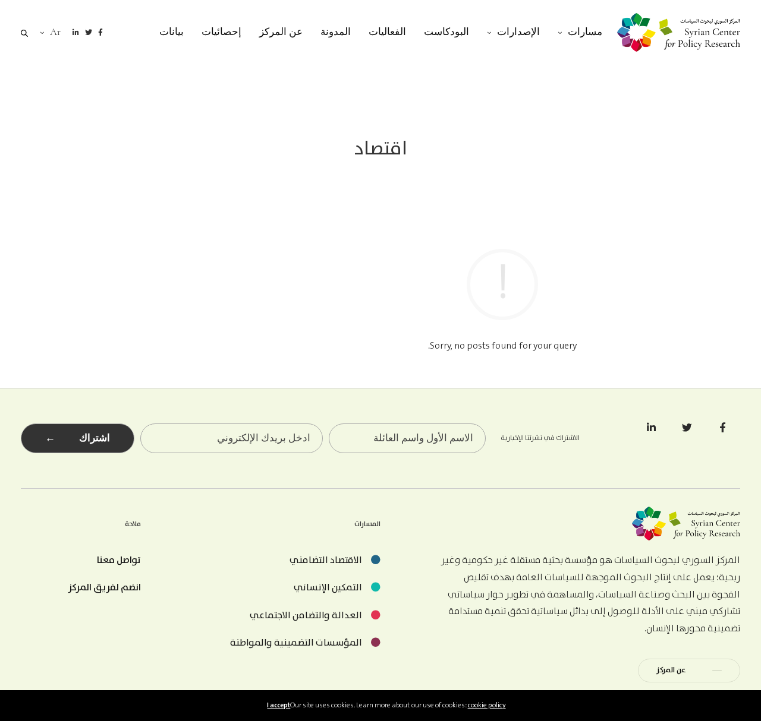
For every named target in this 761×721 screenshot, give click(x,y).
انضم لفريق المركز (104, 587)
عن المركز (281, 32)
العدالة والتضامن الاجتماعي (306, 615)
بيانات (171, 32)
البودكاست (446, 32)
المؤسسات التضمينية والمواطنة (296, 642)
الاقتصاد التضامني (326, 560)
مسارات (585, 32)
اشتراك (77, 438)
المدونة (335, 32)
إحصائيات (221, 32)
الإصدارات (518, 32)
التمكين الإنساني (328, 587)
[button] (689, 670)
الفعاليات (387, 32)
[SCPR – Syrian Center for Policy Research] (678, 32)
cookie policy (487, 705)
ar (55, 32)
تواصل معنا (119, 560)
